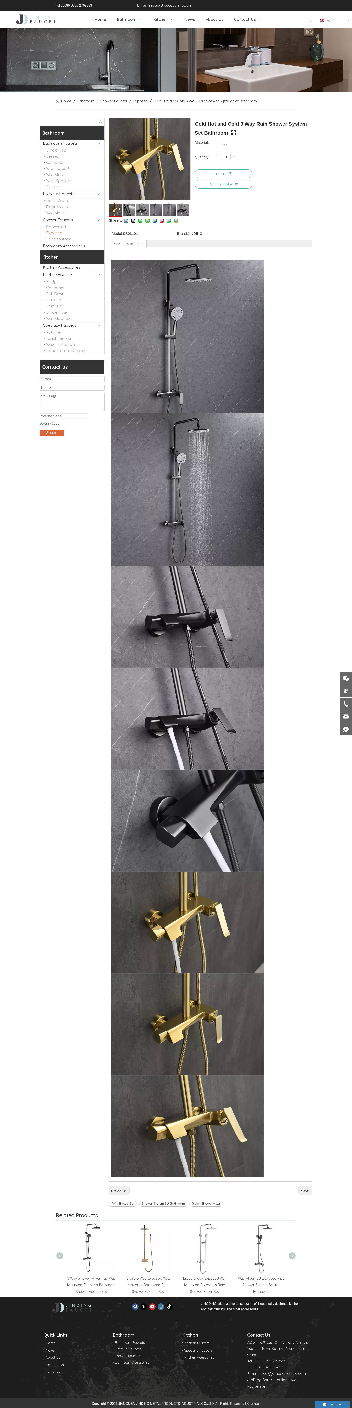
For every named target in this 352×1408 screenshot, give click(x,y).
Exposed (54, 233)
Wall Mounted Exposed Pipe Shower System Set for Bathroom (261, 1285)
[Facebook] (135, 1306)
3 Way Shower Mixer (206, 1203)
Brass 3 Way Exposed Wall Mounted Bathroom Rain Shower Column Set (148, 1285)
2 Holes (53, 187)
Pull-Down (55, 294)
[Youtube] (152, 1306)
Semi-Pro (54, 306)
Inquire (221, 174)
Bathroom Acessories (132, 1362)
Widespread (57, 169)
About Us (53, 1357)
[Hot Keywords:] (310, 20)
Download (54, 1372)
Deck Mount (57, 201)
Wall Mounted (59, 318)
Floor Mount (57, 207)
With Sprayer (58, 181)
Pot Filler (54, 332)
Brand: (182, 234)
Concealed (56, 227)
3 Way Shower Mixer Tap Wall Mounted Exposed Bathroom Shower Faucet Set (91, 1285)
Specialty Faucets (59, 325)
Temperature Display (65, 351)
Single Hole (56, 150)
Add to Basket (221, 184)
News (50, 1350)
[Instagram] (161, 1306)
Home (51, 1343)
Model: (117, 234)
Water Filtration (60, 345)
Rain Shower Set (122, 1203)
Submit (52, 433)
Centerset (55, 162)
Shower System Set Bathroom (163, 1203)
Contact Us (55, 1365)
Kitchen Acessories (199, 1357)
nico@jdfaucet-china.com (170, 5)
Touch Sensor (59, 338)
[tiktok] (169, 1306)
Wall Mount (56, 175)
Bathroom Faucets (60, 143)
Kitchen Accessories (61, 267)
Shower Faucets (58, 220)
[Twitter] (144, 1306)
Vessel (52, 156)
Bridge (52, 282)
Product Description (127, 244)
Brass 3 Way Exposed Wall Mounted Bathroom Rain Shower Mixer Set (204, 1285)
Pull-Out (53, 300)
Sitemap (253, 1404)
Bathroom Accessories (64, 246)
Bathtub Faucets (59, 194)
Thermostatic (58, 239)
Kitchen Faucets (58, 275)
